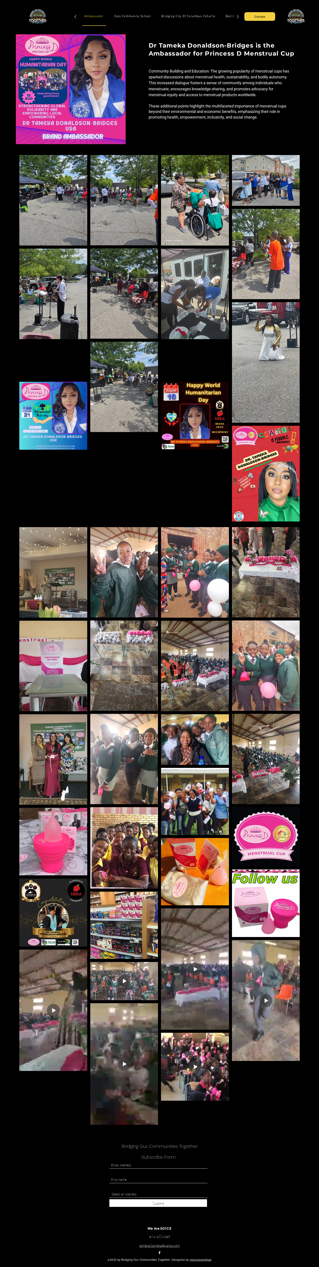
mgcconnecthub (200, 1259)
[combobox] (158, 1194)
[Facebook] (159, 1253)
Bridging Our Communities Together (160, 1146)
